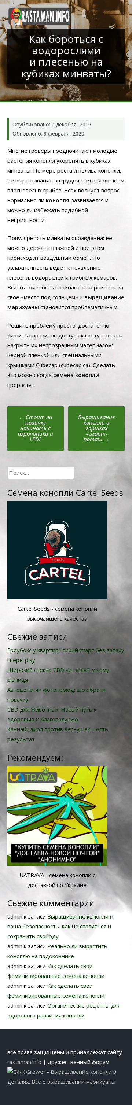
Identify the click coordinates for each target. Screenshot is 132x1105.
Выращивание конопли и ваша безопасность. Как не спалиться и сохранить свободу (60, 926)
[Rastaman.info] (39, 22)
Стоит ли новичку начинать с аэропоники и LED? (35, 428)
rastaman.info (24, 1061)
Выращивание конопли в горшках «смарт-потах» (96, 428)
